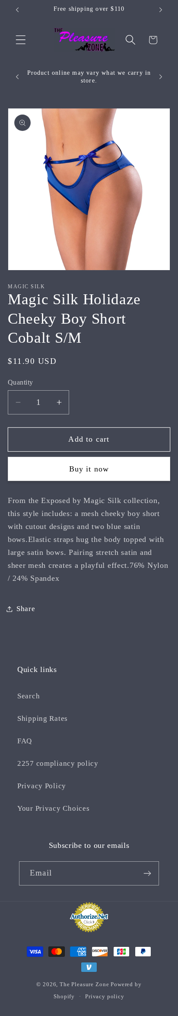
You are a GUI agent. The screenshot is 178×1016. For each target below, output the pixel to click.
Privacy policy (104, 996)
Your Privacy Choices (53, 808)
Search (28, 696)
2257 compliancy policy (58, 763)
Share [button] (25, 609)
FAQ (24, 741)
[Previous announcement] (17, 9)
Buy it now (89, 469)
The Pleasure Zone (84, 984)
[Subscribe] (147, 873)
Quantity (20, 382)
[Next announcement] (160, 9)
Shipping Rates (42, 718)
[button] (21, 40)
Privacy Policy (41, 786)
